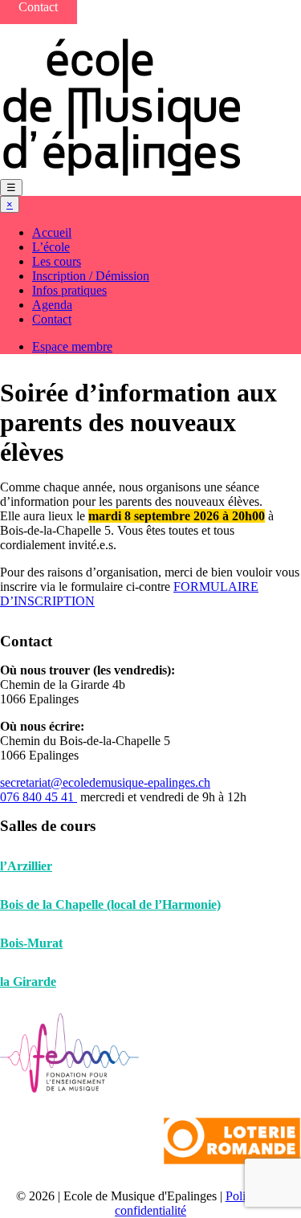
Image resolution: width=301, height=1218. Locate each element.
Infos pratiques (69, 290)
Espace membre (72, 346)
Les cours (56, 261)
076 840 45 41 (38, 797)
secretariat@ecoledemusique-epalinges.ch (105, 782)
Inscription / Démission (90, 276)
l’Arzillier (26, 866)
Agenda (52, 305)
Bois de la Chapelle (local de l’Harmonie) (110, 904)
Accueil (51, 232)
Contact (51, 319)
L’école (51, 247)
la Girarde (28, 981)
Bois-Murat (31, 943)
